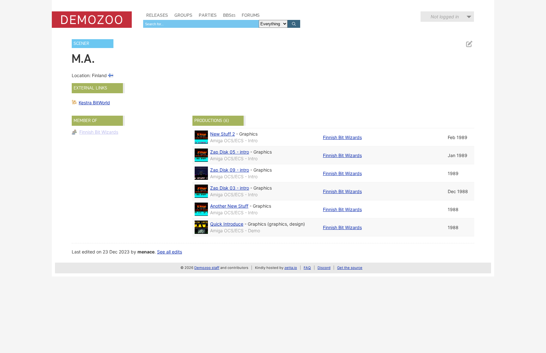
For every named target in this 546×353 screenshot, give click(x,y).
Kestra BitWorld (94, 102)
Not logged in (445, 16)
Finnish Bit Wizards (98, 132)
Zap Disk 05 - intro (229, 152)
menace (146, 251)
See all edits (169, 251)
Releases (157, 15)
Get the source (349, 267)
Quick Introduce (226, 224)
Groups (183, 15)
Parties (208, 15)
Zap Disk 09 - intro (229, 170)
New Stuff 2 (222, 134)
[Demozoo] (92, 19)
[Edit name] (469, 44)
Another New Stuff (229, 206)
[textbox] (201, 24)
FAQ (307, 267)
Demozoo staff (206, 267)
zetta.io (290, 267)
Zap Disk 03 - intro (229, 188)
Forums (251, 15)
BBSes (229, 15)
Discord (324, 267)
